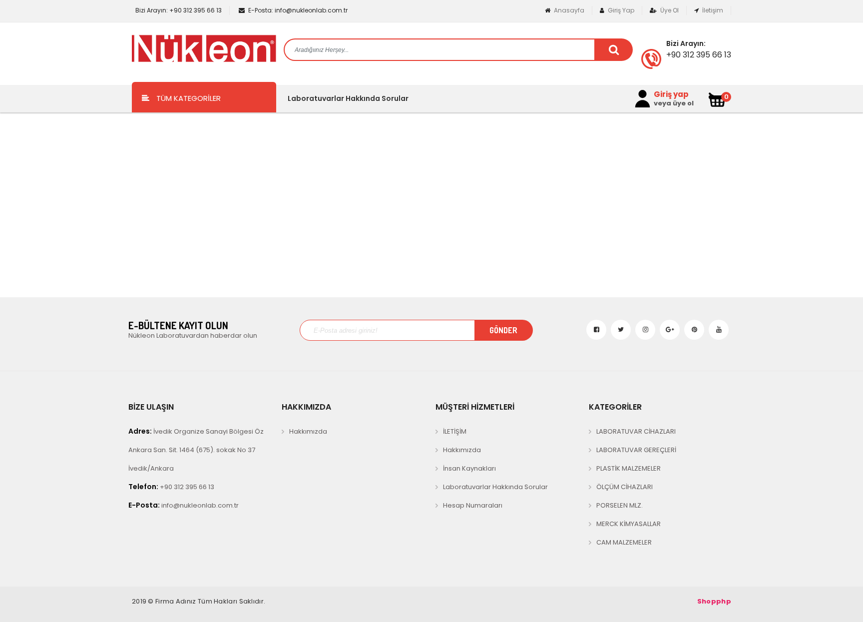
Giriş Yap (620, 10)
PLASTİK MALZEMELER (628, 468)
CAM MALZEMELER (624, 542)
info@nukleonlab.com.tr (298, 10)
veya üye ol (674, 103)
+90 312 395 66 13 (178, 10)
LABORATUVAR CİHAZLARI (636, 431)
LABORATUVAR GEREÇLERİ (636, 450)
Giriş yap (671, 94)
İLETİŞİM (454, 431)
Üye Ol (669, 10)
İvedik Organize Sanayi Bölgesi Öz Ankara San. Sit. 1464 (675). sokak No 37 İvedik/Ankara (196, 449)
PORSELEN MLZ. (619, 505)
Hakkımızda (308, 431)
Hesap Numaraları (472, 505)
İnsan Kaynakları (469, 468)
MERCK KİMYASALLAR (628, 524)
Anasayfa (568, 10)
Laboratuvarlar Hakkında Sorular (348, 98)
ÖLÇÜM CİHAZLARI (624, 487)
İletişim (712, 10)
